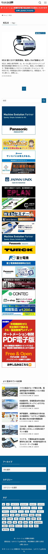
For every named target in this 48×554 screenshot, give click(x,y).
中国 (12, 515)
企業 (17, 515)
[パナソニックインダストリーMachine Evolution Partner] (18, 244)
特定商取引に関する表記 (36, 541)
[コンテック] (18, 303)
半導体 (10, 519)
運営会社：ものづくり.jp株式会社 (15, 541)
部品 (36, 526)
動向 (4, 519)
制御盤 (32, 515)
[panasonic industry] (18, 133)
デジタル (13, 511)
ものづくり (14, 504)
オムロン (33, 504)
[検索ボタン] (40, 2)
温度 (20, 522)
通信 (31, 526)
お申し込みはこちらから (24, 10)
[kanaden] (18, 315)
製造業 (11, 526)
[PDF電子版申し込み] (18, 367)
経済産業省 (38, 522)
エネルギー (24, 504)
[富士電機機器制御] (18, 265)
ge (3, 504)
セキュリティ (25, 508)
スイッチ (16, 508)
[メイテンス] (18, 173)
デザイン (5, 511)
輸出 (25, 526)
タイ (40, 508)
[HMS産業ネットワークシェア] (18, 232)
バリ (27, 511)
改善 (4, 522)
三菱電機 (5, 515)
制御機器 (24, 515)
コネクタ (41, 504)
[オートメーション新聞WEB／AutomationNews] (7, 2)
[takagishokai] (18, 220)
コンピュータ (7, 508)
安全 (16, 519)
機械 (9, 522)
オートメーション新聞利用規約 (24, 538)
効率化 (38, 515)
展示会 (22, 519)
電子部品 (5, 529)
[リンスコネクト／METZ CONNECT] (18, 208)
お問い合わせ (24, 544)
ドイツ (21, 511)
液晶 (15, 522)
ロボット (40, 511)
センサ (34, 508)
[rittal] (18, 288)
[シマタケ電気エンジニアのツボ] (18, 149)
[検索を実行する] (44, 100)
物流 (31, 522)
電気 (12, 529)
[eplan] (18, 197)
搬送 (39, 519)
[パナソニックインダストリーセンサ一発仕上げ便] (18, 277)
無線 (25, 522)
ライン (33, 511)
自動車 (5, 526)
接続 (33, 519)
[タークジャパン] (18, 253)
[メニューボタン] (45, 2)
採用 (28, 519)
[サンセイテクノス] (18, 161)
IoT (8, 504)
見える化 (19, 526)
